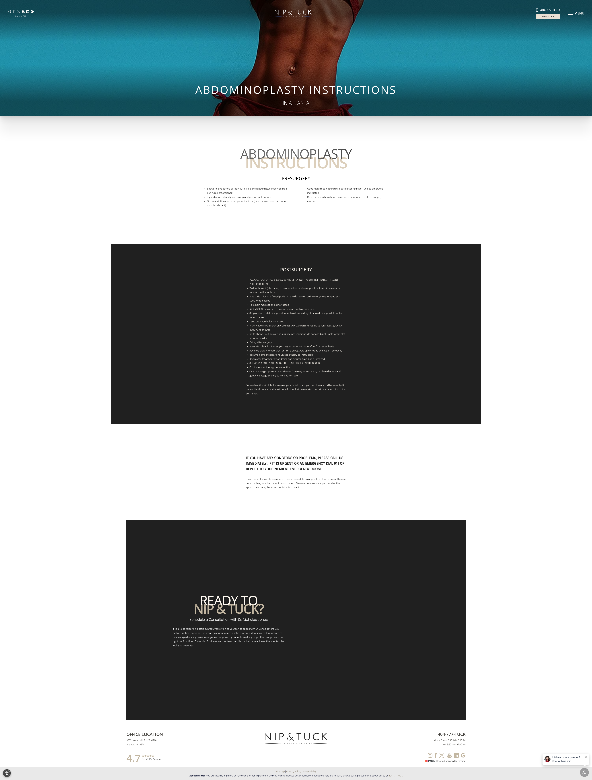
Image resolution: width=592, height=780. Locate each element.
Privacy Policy (293, 771)
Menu (579, 13)
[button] (570, 13)
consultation (548, 16)
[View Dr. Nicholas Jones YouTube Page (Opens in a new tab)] (23, 11)
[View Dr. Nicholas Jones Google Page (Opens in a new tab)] (32, 11)
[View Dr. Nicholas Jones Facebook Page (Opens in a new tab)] (13, 11)
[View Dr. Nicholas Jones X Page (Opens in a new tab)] (18, 11)
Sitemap (280, 771)
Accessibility (309, 771)
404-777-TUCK (550, 10)
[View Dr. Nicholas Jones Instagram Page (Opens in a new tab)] (9, 11)
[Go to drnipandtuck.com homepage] (293, 13)
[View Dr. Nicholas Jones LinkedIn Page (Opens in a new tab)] (27, 11)
